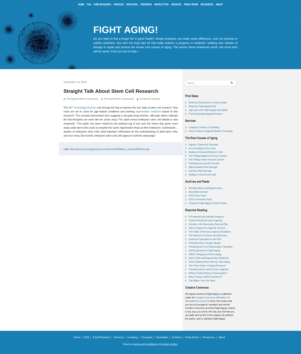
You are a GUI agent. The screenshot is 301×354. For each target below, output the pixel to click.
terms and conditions (145, 344)
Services (119, 4)
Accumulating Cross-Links (202, 148)
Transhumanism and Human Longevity (208, 269)
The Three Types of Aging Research (207, 265)
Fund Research (102, 4)
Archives (176, 4)
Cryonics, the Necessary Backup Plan (208, 224)
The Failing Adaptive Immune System (208, 155)
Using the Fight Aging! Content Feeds (208, 203)
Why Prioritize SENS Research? (205, 276)
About (219, 4)
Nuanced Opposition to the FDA (205, 239)
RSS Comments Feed (200, 199)
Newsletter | (163, 337)
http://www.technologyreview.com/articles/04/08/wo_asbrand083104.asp (110, 149)
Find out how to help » (125, 51)
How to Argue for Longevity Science (207, 228)
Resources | (210, 337)
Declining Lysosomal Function (204, 163)
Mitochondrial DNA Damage (203, 167)
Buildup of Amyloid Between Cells (206, 152)
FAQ (89, 4)
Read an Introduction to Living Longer (208, 102)
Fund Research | (103, 337)
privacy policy (170, 344)
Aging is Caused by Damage (203, 144)
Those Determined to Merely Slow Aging (209, 261)
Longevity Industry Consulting (204, 127)
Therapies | (148, 337)
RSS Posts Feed (197, 195)
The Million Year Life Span (202, 280)
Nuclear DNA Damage (200, 170)
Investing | (133, 337)
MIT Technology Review (82, 107)
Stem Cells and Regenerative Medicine (209, 258)
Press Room (191, 4)
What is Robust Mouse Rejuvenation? (208, 273)
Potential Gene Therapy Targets (205, 243)
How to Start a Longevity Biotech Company (211, 131)
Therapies (146, 4)
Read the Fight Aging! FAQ (202, 106)
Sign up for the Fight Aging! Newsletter (208, 110)
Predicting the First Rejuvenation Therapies (211, 246)
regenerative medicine (148, 111)
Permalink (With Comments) (82, 99)
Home (81, 4)
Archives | (178, 337)
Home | (78, 337)
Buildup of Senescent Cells (202, 174)
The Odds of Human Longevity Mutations (210, 231)
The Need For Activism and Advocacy (208, 235)
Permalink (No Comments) (119, 99)
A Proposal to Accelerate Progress (206, 216)
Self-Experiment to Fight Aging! (204, 250)
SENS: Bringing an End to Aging (205, 254)
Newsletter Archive (198, 191)
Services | (120, 337)
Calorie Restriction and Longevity (205, 220)
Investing (132, 4)
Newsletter (161, 4)
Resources (207, 4)
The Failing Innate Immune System (206, 159)
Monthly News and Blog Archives (206, 188)
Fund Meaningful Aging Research (206, 113)
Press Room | (193, 337)
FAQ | (88, 337)
